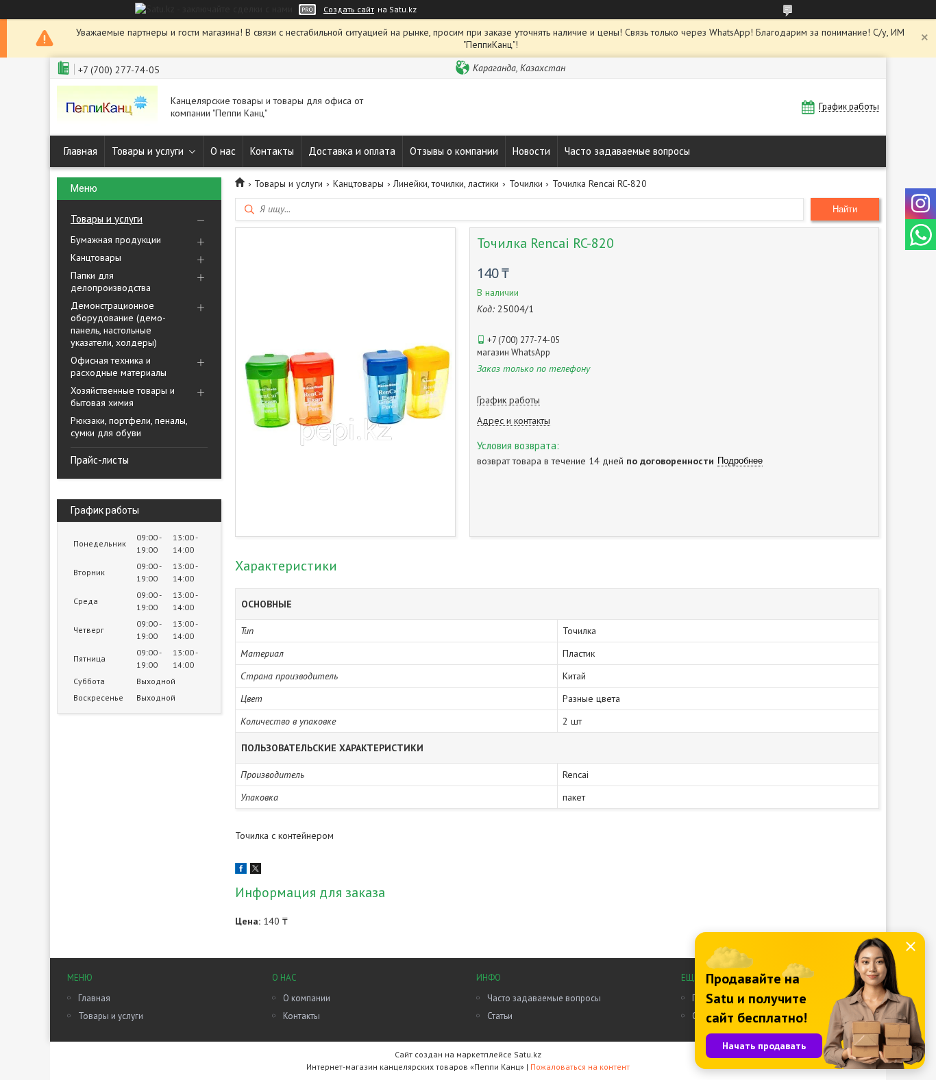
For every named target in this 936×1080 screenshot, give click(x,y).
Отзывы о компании (454, 151)
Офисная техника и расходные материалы (119, 366)
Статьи (500, 1016)
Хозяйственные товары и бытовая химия (123, 396)
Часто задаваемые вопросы (627, 151)
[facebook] (241, 870)
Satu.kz (527, 1054)
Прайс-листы (100, 459)
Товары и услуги (148, 151)
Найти (845, 209)
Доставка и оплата (351, 151)
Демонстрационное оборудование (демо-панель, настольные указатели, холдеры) (118, 324)
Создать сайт (348, 9)
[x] (255, 870)
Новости (531, 151)
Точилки (526, 183)
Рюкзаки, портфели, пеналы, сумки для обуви (129, 426)
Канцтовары (96, 257)
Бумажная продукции (116, 240)
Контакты (272, 151)
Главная (80, 151)
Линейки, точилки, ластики (446, 183)
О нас (223, 151)
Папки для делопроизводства (111, 281)
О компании (306, 998)
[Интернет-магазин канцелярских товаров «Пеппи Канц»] (107, 107)
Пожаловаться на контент (580, 1067)
